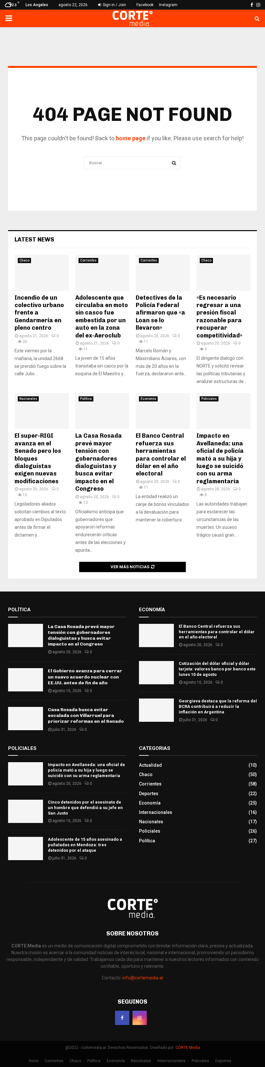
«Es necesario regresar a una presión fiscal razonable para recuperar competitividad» (219, 316)
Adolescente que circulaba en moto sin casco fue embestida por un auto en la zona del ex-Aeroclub (101, 316)
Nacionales (28, 398)
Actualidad (150, 765)
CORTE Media (187, 1047)
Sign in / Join (114, 5)
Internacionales (155, 812)
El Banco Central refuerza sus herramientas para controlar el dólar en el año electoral (161, 454)
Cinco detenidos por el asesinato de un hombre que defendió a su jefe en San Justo (85, 808)
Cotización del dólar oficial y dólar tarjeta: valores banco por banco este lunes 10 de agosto (217, 669)
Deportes (148, 793)
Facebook (145, 5)
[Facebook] (122, 1018)
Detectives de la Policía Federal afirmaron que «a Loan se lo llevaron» (160, 313)
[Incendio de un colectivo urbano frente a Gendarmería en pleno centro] (42, 273)
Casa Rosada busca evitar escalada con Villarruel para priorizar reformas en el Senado (86, 715)
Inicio (33, 1061)
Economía (148, 398)
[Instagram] (139, 1018)
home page (130, 138)
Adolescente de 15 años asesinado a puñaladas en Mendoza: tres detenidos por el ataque (85, 845)
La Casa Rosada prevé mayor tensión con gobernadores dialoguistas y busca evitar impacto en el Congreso (98, 462)
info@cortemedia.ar (143, 977)
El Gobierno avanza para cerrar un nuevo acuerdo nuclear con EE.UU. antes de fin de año (85, 676)
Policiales (209, 398)
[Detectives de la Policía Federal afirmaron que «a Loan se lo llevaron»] (163, 273)
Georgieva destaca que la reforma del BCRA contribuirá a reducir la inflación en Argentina (218, 706)
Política (86, 398)
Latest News (34, 239)
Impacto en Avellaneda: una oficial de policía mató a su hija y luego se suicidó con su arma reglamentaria (220, 458)
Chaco (24, 260)
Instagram (168, 5)
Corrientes (88, 260)
